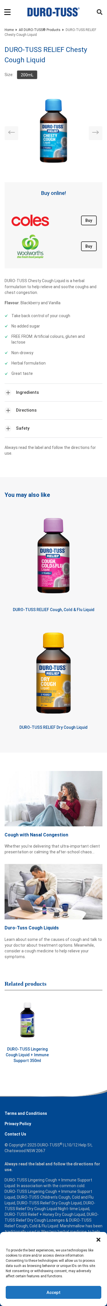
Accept (53, 1292)
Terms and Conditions (26, 1113)
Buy (88, 220)
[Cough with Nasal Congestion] (53, 801)
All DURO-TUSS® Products (39, 30)
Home (9, 30)
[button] (98, 1239)
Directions (26, 410)
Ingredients (27, 392)
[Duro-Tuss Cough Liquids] (53, 894)
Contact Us (15, 1134)
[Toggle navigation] (7, 12)
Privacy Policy (18, 1123)
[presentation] (11, 133)
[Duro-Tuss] (53, 12)
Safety (22, 428)
